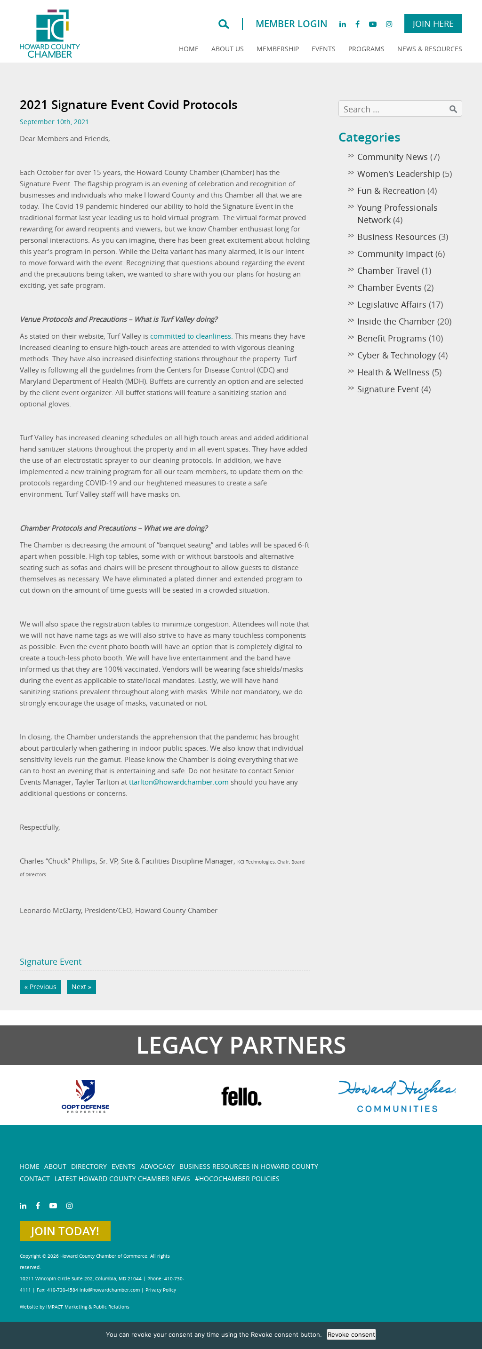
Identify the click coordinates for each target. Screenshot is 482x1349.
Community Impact (395, 253)
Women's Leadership (398, 173)
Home (189, 48)
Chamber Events (389, 287)
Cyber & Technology (396, 355)
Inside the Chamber (396, 321)
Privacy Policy (160, 1290)
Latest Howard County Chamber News (122, 1178)
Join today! (65, 1230)
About (55, 1166)
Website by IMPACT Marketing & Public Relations (74, 1307)
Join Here (433, 23)
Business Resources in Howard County (248, 1166)
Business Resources (396, 236)
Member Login (292, 23)
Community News (392, 156)
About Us (227, 48)
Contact (35, 1178)
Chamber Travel (388, 270)
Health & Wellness (393, 372)
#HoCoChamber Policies (237, 1178)
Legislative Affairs (391, 304)
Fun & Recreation (391, 190)
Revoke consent (351, 1334)
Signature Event (50, 961)
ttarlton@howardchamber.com (179, 781)
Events (324, 48)
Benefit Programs (391, 338)
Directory (89, 1166)
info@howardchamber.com (110, 1290)
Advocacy (157, 1166)
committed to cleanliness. (192, 336)
